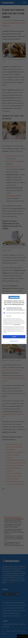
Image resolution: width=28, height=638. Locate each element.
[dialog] (14, 319)
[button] (14, 316)
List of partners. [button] (17, 324)
